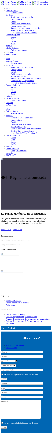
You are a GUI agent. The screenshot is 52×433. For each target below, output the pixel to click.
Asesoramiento (11, 348)
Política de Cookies (13, 301)
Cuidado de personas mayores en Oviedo (21, 317)
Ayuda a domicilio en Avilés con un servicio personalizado (28, 319)
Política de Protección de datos (17, 303)
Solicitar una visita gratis (15, 345)
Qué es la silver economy (15, 314)
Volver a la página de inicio (11, 230)
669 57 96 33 (8, 327)
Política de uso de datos (29, 374)
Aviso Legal (10, 305)
